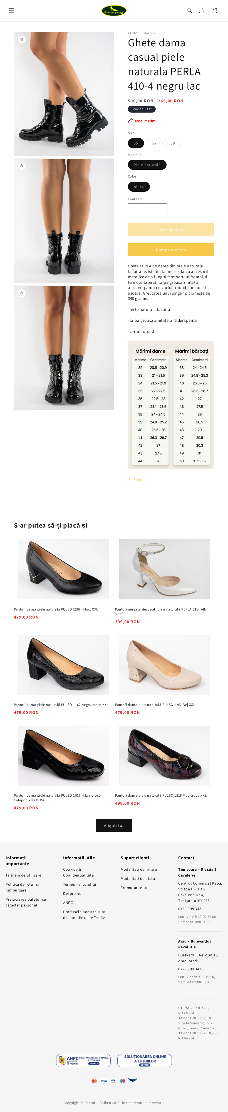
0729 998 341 (189, 968)
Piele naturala (150, 166)
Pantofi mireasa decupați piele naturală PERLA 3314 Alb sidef (160, 611)
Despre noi (73, 893)
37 (157, 144)
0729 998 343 (189, 908)
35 (139, 144)
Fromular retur (134, 887)
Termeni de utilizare (23, 875)
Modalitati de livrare (139, 869)
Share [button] (138, 479)
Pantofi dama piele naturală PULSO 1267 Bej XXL (155, 705)
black (142, 188)
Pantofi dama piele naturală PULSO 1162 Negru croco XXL (61, 705)
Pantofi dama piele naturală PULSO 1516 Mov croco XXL (161, 795)
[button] (12, 10)
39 (176, 144)
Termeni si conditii (79, 884)
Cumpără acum (171, 249)
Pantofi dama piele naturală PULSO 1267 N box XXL (56, 609)
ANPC (68, 902)
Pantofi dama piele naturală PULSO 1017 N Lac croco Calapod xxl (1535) (57, 797)
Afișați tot (114, 825)
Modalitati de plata (138, 878)
